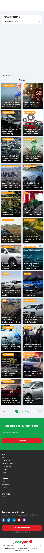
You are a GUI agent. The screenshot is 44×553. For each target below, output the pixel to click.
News (25, 85)
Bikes (3, 500)
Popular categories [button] (12, 17)
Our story (5, 457)
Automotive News (29, 112)
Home (3, 75)
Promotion (5, 469)
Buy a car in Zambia (9, 85)
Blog (7, 75)
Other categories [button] (11, 22)
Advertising (6, 460)
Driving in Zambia (29, 220)
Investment (27, 327)
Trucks (4, 488)
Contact (4, 472)
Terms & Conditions (9, 463)
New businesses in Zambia (10, 166)
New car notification (22, 528)
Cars (3, 482)
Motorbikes (6, 485)
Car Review (6, 273)
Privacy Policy (6, 466)
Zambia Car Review (8, 112)
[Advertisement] (22, 48)
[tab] (22, 17)
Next (40, 411)
